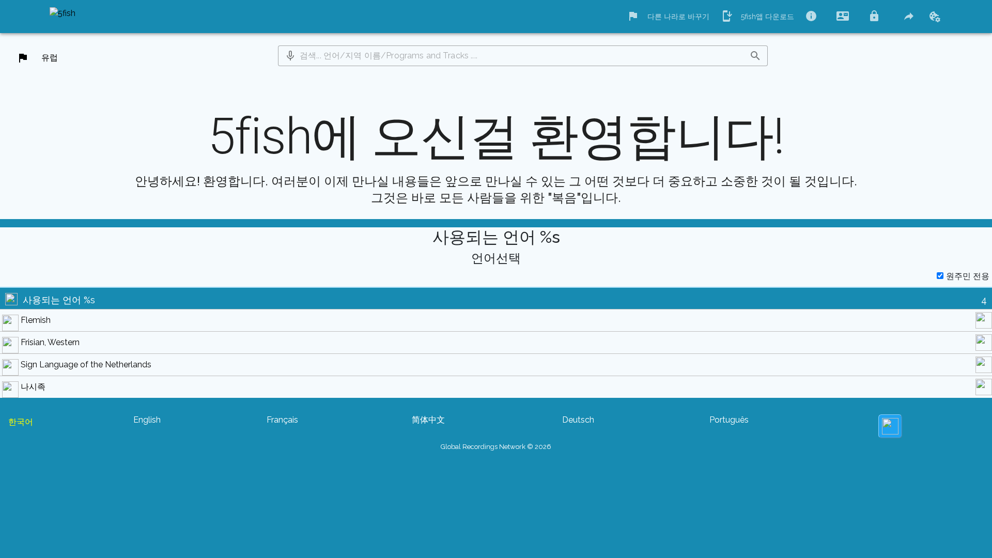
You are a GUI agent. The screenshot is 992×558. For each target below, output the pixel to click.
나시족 (33, 387)
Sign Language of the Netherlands (86, 364)
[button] (290, 56)
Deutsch (578, 420)
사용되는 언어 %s (59, 300)
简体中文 (428, 420)
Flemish (36, 320)
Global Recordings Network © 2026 (496, 447)
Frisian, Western (50, 342)
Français (282, 420)
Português (729, 420)
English (147, 420)
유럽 (49, 58)
